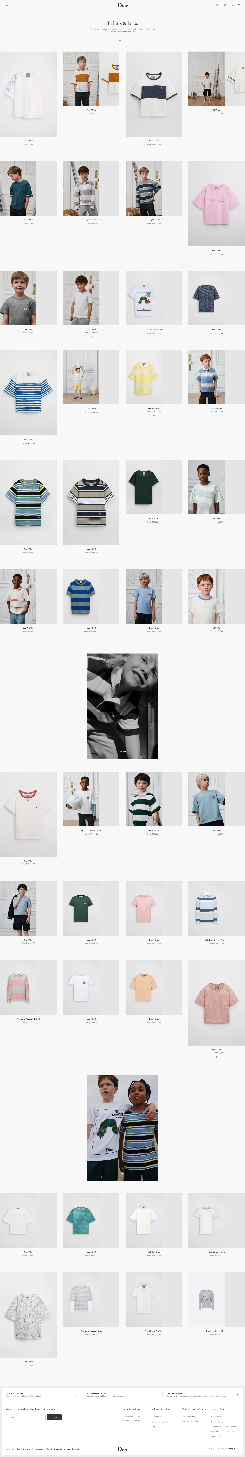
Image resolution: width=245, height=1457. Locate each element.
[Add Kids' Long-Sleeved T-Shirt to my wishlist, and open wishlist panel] (182, 166)
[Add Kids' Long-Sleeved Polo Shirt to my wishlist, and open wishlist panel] (119, 166)
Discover (123, 751)
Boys (122, 1173)
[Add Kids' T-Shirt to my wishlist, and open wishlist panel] (119, 57)
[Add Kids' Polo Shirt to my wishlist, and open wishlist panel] (182, 355)
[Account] (231, 5)
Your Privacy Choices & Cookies (223, 1426)
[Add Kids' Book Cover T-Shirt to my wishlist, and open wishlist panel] (182, 276)
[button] (119, 57)
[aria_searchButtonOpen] (217, 5)
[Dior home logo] (122, 5)
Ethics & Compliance (190, 1421)
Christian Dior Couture (131, 1416)
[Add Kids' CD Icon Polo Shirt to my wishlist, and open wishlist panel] (182, 1277)
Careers (185, 1426)
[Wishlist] (224, 5)
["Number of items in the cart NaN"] (238, 5)
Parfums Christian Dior (131, 1420)
